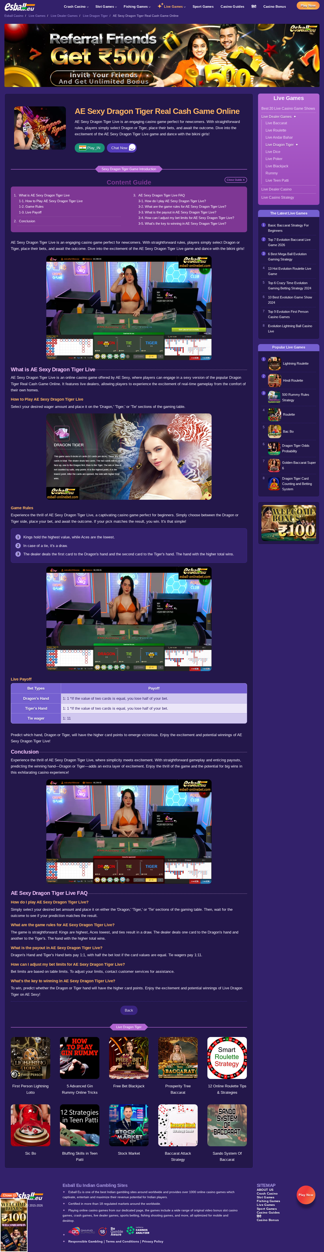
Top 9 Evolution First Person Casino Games (288, 314)
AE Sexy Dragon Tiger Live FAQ (161, 195)
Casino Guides (232, 6)
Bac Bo (288, 431)
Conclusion (27, 221)
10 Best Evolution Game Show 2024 (290, 300)
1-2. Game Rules (31, 206)
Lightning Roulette (296, 363)
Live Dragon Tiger (95, 15)
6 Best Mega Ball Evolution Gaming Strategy (287, 256)
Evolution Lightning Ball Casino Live (290, 328)
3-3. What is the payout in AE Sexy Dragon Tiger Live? (177, 212)
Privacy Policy (152, 1241)
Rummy (272, 173)
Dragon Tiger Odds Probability (295, 448)
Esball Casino (13, 15)
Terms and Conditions (122, 1241)
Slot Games (104, 6)
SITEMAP (266, 1185)
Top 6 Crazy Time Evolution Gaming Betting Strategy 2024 (289, 285)
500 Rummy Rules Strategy (295, 397)
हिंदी (253, 6)
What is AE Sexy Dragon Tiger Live (44, 195)
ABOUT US (265, 1190)
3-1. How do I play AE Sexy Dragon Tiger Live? (172, 201)
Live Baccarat (276, 123)
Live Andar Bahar (279, 137)
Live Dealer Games (64, 15)
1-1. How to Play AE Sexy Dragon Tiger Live (51, 201)
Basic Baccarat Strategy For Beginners (288, 228)
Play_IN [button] (93, 148)
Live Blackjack (277, 166)
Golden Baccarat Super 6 (299, 465)
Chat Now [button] (119, 148)
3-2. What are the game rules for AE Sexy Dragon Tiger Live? (182, 206)
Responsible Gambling (85, 1241)
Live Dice (273, 152)
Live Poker (274, 159)
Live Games (173, 6)
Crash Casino (75, 6)
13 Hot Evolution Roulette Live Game (289, 271)
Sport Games (203, 6)
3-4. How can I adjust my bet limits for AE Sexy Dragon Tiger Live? (186, 218)
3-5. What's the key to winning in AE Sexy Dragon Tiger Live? (182, 223)
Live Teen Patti (277, 180)
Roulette (289, 414)
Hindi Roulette (293, 380)
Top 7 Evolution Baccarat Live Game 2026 (289, 242)
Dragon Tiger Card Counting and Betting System (297, 484)
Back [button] (129, 1010)
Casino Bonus (274, 6)
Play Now (308, 5)
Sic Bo (30, 1153)
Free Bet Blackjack (129, 1086)
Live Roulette (276, 130)
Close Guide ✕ (236, 179)
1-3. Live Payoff (30, 212)
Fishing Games (136, 6)
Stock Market (129, 1153)
